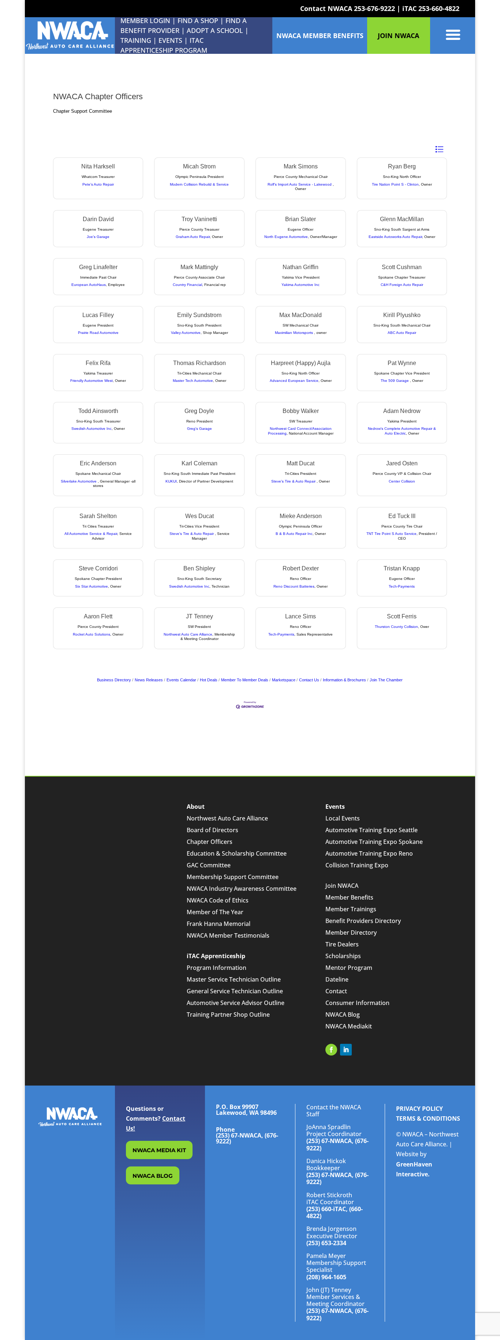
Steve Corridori (98, 568)
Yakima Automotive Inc (300, 285)
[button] (439, 149)
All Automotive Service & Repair (90, 534)
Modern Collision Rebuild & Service (199, 184)
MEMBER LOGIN (145, 20)
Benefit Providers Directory (363, 921)
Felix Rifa (98, 363)
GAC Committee (209, 865)
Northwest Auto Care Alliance (188, 634)
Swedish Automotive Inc (91, 429)
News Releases (149, 680)
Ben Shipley (199, 568)
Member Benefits (349, 897)
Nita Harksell (98, 166)
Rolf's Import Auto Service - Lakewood (300, 184)
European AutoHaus (88, 285)
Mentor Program (348, 968)
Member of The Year (215, 912)
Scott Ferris (402, 616)
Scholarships (343, 956)
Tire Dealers (342, 944)
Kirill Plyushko (402, 315)
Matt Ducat (300, 463)
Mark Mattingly (199, 267)
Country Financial (187, 285)
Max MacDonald (300, 315)
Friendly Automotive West (91, 381)
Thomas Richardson (199, 363)
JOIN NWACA (398, 35)
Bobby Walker (301, 411)
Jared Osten (402, 463)
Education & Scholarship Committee (237, 853)
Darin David (98, 219)
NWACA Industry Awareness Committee (241, 889)
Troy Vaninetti (199, 219)
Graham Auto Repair (193, 237)
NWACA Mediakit (348, 1026)
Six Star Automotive (91, 586)
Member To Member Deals (244, 680)
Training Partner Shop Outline (228, 1014)
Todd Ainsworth (98, 411)
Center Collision (402, 481)
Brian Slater (300, 219)
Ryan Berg (402, 166)
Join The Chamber (386, 680)
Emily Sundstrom (199, 315)
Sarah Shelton (98, 516)
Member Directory (351, 932)
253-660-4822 (438, 8)
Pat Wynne (402, 363)
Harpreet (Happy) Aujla (301, 363)
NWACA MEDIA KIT (159, 1150)
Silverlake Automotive (79, 481)
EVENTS (170, 40)
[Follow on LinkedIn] (346, 1050)
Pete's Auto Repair (98, 184)
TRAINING (135, 40)
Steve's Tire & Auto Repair (294, 481)
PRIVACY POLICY (419, 1109)
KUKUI (171, 481)
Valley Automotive (186, 333)
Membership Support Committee (233, 877)
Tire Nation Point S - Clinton (395, 184)
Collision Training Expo (356, 865)
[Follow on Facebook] (331, 1050)
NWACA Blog (342, 1014)
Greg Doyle (199, 411)
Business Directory (114, 680)
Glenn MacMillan (402, 219)
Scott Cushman (402, 267)
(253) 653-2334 (326, 1243)
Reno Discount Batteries (293, 586)
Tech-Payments (402, 586)
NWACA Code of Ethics (218, 900)
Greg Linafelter (98, 267)
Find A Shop (198, 20)
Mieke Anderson (301, 516)
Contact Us (309, 680)
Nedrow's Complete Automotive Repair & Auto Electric (402, 431)
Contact (336, 991)
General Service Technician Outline (235, 991)
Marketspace (283, 680)
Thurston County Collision (396, 627)
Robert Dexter (301, 568)
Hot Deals (208, 680)
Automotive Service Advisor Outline (235, 1003)
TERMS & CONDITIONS (428, 1118)
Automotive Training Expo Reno (369, 853)
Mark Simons (301, 166)
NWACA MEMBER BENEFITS (319, 35)
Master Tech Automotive (193, 381)
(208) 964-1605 (326, 1277)
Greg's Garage (199, 429)
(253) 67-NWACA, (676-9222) (337, 1144)
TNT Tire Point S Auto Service (391, 534)
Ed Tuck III (401, 516)
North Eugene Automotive (286, 237)
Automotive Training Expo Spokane (374, 842)
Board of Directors (212, 830)
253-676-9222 (374, 8)
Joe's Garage (98, 237)
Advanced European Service (294, 381)
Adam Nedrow (402, 411)
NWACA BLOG (153, 1175)
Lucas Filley (98, 315)
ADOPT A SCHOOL (216, 30)
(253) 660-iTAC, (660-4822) (334, 1212)
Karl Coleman (199, 463)
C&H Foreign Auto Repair (402, 285)
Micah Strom (199, 166)
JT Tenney (199, 616)
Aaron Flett (98, 616)
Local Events (342, 818)
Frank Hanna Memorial (218, 924)
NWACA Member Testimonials (228, 935)
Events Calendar (181, 680)
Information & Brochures (344, 680)
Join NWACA (341, 886)
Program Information (216, 968)
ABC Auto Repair (402, 333)
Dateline (336, 979)
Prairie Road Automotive (98, 333)
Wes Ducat (199, 516)
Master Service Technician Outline (234, 979)
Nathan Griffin (300, 267)
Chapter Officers (209, 842)
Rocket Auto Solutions (91, 634)
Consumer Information (357, 1003)
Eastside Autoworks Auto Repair (395, 237)
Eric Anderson (98, 463)
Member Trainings (350, 909)
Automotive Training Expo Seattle (371, 830)
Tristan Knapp (402, 568)
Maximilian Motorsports (294, 333)
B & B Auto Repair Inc (294, 534)
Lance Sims (300, 616)
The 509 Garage (395, 381)
